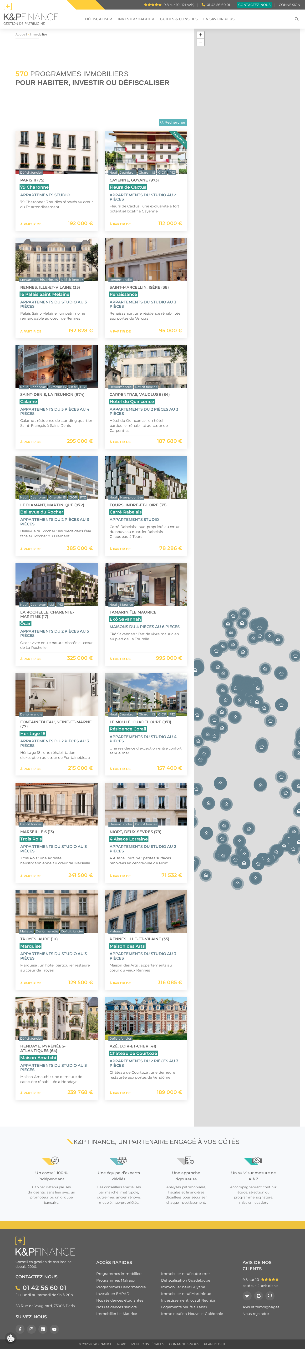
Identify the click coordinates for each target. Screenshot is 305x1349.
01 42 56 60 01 (218, 5)
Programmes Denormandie (121, 1287)
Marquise (30, 946)
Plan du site (215, 1344)
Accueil (21, 34)
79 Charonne (34, 187)
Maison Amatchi (38, 1057)
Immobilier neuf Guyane (183, 1287)
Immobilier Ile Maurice (116, 1313)
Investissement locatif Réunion (188, 1300)
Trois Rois (31, 838)
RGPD (122, 1344)
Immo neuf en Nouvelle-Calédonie (192, 1313)
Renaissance (123, 294)
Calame (28, 401)
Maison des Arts (127, 946)
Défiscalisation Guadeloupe (185, 1280)
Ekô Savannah (125, 619)
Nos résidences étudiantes (119, 1300)
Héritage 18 (33, 733)
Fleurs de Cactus (128, 187)
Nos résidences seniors (116, 1307)
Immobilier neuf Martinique (186, 1293)
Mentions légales (147, 1344)
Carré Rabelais (126, 511)
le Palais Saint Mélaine (44, 294)
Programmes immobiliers (119, 1273)
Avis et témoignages (261, 1307)
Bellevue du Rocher (41, 511)
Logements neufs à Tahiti (184, 1307)
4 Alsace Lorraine (129, 838)
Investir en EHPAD (112, 1293)
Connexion (289, 5)
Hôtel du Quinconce (132, 401)
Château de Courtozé (133, 1053)
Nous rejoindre (256, 1313)
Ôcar (25, 623)
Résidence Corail (128, 728)
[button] (281, 705)
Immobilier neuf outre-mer (185, 1273)
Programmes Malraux (115, 1280)
